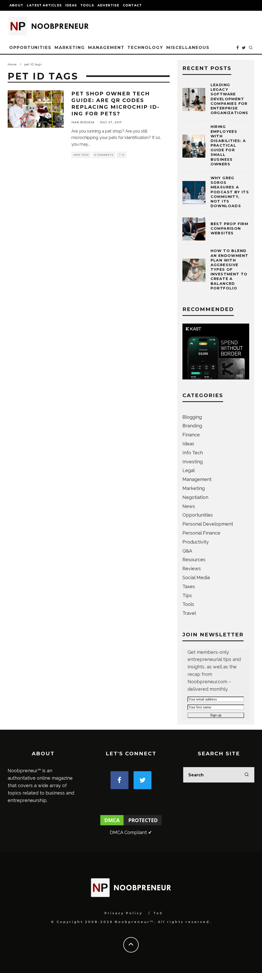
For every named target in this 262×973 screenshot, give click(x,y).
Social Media (196, 577)
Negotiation (195, 497)
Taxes (188, 586)
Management (106, 47)
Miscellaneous (188, 47)
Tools (87, 5)
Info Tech (81, 155)
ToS (158, 913)
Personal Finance (201, 533)
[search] (246, 775)
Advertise (108, 5)
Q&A (187, 551)
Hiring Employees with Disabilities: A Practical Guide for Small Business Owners (228, 145)
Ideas (71, 5)
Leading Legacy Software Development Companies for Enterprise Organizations (229, 99)
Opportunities (30, 47)
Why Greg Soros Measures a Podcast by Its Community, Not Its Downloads (230, 192)
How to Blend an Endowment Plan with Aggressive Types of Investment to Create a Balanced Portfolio (229, 269)
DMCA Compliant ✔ (131, 832)
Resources (193, 559)
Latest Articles (44, 5)
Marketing (69, 47)
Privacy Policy (123, 913)
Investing (192, 461)
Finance (191, 434)
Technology (145, 47)
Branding (192, 425)
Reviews (191, 568)
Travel (189, 613)
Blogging (192, 417)
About (16, 5)
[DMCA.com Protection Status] (131, 825)
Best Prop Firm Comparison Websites (229, 228)
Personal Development (207, 524)
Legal (188, 470)
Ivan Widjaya (83, 122)
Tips (187, 595)
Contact (132, 5)
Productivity (195, 542)
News (188, 506)
